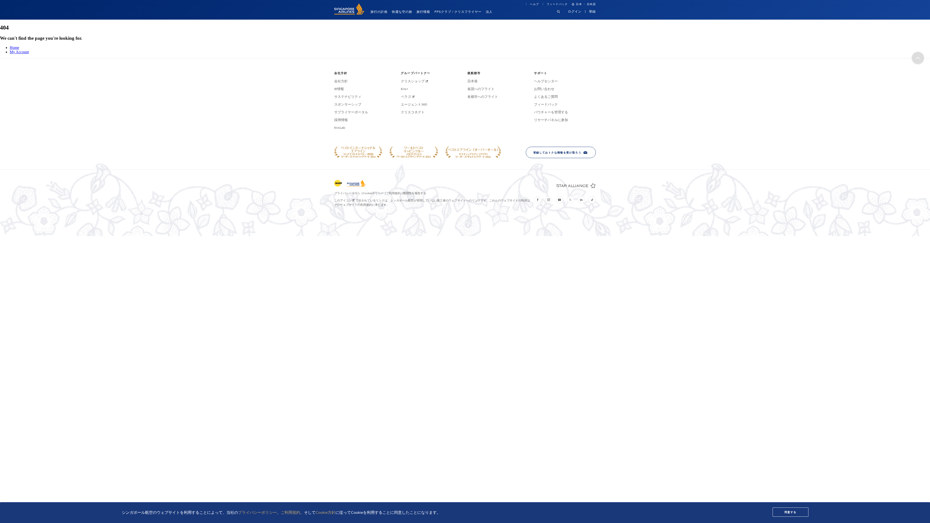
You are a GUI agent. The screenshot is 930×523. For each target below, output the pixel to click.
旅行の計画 (379, 11)
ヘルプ (534, 4)
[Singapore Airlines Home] (349, 13)
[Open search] (561, 15)
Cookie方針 (325, 512)
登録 (592, 11)
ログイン (575, 11)
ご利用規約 (290, 512)
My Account (19, 52)
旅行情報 (423, 11)
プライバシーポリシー (257, 512)
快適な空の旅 (402, 11)
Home (14, 48)
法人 (489, 11)
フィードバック (557, 4)
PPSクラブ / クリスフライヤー (457, 11)
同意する (790, 512)
